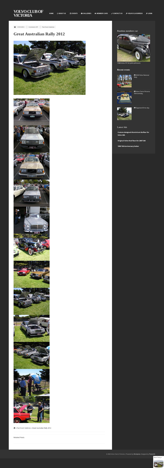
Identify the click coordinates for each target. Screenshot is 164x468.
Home (51, 13)
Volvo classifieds (135, 13)
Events (75, 13)
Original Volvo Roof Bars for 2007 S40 (132, 141)
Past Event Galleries (48, 27)
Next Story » (158, 457)
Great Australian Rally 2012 (39, 34)
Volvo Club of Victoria (28, 13)
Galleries (87, 13)
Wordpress (137, 454)
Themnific (152, 454)
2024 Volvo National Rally (141, 76)
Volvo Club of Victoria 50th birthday (142, 92)
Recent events (123, 70)
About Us (61, 14)
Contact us (117, 13)
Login (150, 13)
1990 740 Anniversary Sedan (128, 146)
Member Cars (102, 13)
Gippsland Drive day (142, 108)
